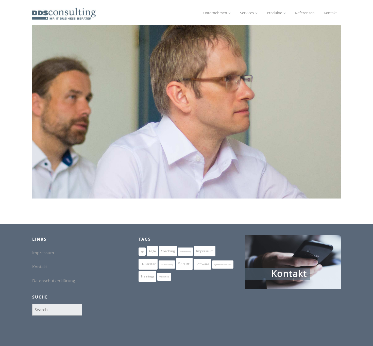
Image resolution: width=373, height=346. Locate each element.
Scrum (184, 264)
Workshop (164, 276)
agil (142, 251)
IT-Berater (148, 264)
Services (247, 12)
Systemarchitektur (222, 264)
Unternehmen (215, 12)
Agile (152, 251)
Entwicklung (185, 251)
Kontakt (330, 12)
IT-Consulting (167, 264)
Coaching (168, 251)
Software (202, 264)
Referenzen (305, 12)
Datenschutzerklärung (53, 281)
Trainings (147, 276)
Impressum (43, 253)
